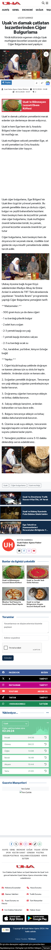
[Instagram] (29, 551)
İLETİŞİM (25, 859)
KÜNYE (44, 856)
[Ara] (43, 3)
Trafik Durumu (35, 894)
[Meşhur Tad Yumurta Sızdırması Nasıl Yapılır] (13, 594)
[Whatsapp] (40, 844)
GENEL (15, 10)
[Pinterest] (21, 844)
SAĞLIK (39, 10)
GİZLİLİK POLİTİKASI (11, 856)
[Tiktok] (35, 844)
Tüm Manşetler (36, 901)
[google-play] (37, 919)
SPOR (8, 853)
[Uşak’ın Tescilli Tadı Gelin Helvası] (38, 572)
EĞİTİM (45, 850)
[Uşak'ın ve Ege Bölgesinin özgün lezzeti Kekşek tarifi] (38, 594)
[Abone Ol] (48, 83)
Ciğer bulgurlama (18, 485)
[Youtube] (34, 551)
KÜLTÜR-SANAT (18, 853)
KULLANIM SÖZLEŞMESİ (30, 856)
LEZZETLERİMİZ (25, 18)
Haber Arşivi (35, 910)
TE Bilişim (32, 939)
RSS (7, 930)
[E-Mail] (19, 551)
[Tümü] (47, 713)
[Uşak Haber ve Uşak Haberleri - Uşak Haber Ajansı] (11, 3)
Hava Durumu (35, 888)
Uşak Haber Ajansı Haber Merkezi (16, 89)
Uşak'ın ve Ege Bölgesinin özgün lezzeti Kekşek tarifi (36, 604)
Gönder (8, 658)
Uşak (6, 485)
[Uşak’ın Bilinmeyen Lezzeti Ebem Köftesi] (13, 572)
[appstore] (14, 919)
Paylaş (8, 82)
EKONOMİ (27, 10)
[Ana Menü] (47, 3)
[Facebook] (24, 551)
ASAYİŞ (5, 10)
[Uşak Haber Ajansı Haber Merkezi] (8, 545)
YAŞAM (37, 850)
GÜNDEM (31, 853)
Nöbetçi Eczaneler (13, 888)
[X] (16, 844)
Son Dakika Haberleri (13, 910)
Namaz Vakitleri (11, 894)
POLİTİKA (40, 853)
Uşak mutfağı (34, 485)
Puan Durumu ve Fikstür (10, 902)
